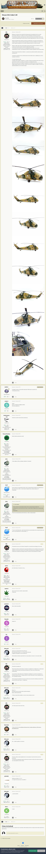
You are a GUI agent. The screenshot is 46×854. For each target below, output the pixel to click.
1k (8, 410)
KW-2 (6, 806)
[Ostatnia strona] (9, 28)
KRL (8, 18)
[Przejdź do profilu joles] (6, 462)
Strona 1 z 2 (13, 821)
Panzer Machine (6, 434)
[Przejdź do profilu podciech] (6, 607)
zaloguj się (34, 827)
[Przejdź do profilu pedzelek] (6, 780)
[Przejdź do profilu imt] (6, 638)
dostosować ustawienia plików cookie (16, 851)
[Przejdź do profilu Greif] (6, 489)
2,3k (9, 598)
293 (8, 468)
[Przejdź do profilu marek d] (6, 592)
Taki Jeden (6, 725)
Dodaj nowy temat (26, 23)
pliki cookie (14, 850)
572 (8, 734)
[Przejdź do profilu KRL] (3, 19)
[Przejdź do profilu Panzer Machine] (6, 437)
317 (8, 425)
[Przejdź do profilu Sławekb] (6, 623)
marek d (6, 588)
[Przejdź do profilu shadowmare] (6, 419)
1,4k (8, 644)
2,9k (9, 658)
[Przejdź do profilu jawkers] (6, 390)
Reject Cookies (41, 850)
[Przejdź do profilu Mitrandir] (6, 652)
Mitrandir (6, 648)
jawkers (6, 387)
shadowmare (6, 415)
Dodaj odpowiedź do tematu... (13, 833)
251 (8, 613)
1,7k (8, 443)
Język (18, 845)
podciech (6, 603)
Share (33, 18)
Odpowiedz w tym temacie (38, 23)
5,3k (8, 575)
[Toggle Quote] (13, 504)
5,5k (8, 396)
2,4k (9, 41)
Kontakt (22, 845)
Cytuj (15, 382)
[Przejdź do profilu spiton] (6, 569)
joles (6, 459)
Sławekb (6, 619)
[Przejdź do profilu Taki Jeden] (6, 728)
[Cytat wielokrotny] (13, 382)
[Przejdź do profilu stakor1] (6, 405)
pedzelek (6, 776)
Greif (6, 485)
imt (6, 634)
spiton (6, 565)
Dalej (6, 821)
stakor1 (6, 401)
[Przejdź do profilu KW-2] (6, 810)
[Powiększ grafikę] (28, 80)
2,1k (8, 628)
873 (8, 816)
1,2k (8, 785)
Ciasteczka (27, 845)
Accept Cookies (33, 850)
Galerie (12, 19)
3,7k (9, 494)
